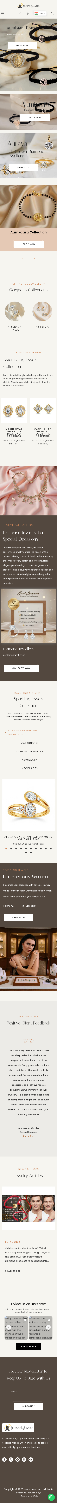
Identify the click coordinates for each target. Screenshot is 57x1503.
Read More (13, 1271)
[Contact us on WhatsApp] (51, 1497)
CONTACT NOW (21, 668)
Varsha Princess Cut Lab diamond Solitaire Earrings (43, 434)
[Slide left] (22, 258)
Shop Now (35, 117)
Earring (14, 327)
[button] (2, 13)
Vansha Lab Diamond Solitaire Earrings (14, 432)
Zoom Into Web (28, 1496)
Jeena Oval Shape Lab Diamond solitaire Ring (28, 838)
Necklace (42, 327)
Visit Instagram (29, 1346)
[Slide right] (34, 258)
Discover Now (22, 54)
